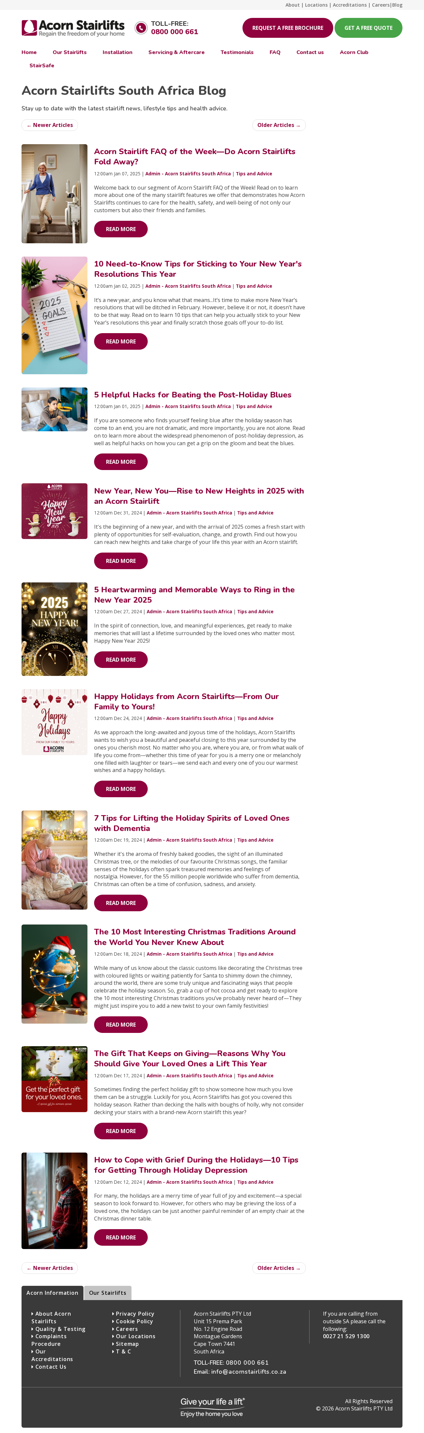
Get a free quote (368, 27)
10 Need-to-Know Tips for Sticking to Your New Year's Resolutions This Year (198, 269)
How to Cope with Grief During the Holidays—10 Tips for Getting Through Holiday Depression (196, 1165)
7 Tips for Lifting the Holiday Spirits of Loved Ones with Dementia (192, 823)
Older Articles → (279, 125)
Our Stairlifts (108, 1292)
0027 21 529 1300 (346, 1336)
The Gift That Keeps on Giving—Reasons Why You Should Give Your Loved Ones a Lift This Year (190, 1058)
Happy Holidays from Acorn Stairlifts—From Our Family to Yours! (186, 701)
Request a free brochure (287, 27)
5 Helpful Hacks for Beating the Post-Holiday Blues (193, 394)
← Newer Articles (49, 125)
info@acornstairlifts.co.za (249, 1372)
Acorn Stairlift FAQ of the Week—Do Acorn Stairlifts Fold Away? (194, 156)
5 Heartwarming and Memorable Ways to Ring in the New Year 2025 (194, 594)
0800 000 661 (174, 32)
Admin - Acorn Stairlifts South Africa (188, 173)
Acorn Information (52, 1292)
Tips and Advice (254, 173)
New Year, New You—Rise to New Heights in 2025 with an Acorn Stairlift (199, 496)
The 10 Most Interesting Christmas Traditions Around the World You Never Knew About (195, 936)
